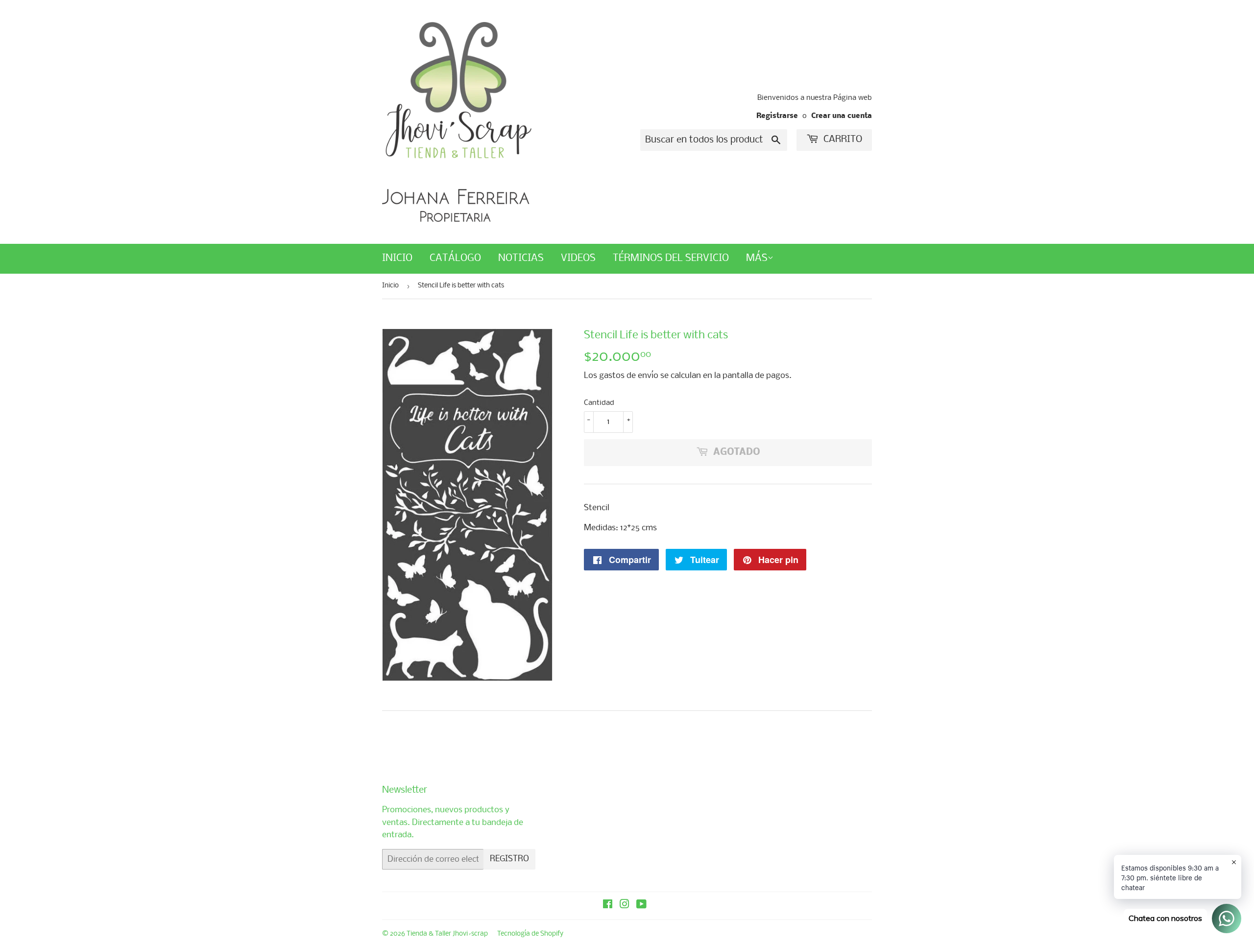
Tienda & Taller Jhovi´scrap (447, 934)
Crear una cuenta (841, 116)
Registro (509, 859)
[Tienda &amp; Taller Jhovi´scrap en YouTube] (641, 905)
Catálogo (455, 258)
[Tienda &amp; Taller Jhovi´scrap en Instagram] (624, 905)
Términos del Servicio (671, 258)
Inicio (397, 258)
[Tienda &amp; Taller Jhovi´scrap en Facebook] (608, 905)
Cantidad (599, 403)
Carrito (841, 139)
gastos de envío (628, 375)
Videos (578, 258)
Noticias (521, 258)
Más (757, 258)
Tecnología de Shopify (530, 934)
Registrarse (777, 116)
